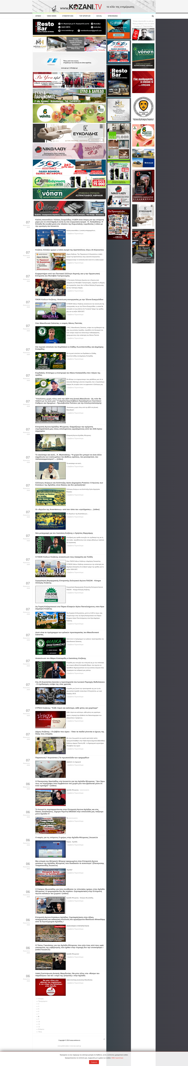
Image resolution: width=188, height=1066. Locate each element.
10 (39, 1021)
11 (39, 1024)
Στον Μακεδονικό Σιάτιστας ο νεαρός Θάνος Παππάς (58, 323)
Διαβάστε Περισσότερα (75, 233)
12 (39, 1027)
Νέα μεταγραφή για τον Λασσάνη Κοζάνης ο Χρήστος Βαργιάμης (64, 533)
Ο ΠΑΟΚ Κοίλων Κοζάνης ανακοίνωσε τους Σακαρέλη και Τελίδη (64, 557)
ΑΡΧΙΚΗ (38, 16)
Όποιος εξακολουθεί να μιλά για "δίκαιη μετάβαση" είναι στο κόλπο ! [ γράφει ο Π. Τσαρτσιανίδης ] (143, 23)
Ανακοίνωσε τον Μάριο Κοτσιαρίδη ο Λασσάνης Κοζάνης (60, 658)
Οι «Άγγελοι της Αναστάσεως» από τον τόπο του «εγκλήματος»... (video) (67, 509)
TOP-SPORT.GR (84, 16)
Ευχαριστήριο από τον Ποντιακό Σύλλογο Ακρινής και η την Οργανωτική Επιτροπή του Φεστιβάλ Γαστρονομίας (67, 275)
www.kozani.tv (84, 790)
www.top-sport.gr (75, 1046)
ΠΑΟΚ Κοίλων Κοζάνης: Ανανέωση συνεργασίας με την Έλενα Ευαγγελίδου (69, 299)
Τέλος (40, 1032)
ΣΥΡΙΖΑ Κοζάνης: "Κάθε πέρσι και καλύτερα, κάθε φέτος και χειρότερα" (66, 708)
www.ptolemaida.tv (64, 1046)
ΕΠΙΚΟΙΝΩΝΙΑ (113, 16)
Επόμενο (41, 1029)
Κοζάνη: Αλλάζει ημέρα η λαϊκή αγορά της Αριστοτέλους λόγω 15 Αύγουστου (69, 250)
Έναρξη (40, 998)
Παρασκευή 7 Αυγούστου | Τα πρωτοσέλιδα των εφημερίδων (62, 758)
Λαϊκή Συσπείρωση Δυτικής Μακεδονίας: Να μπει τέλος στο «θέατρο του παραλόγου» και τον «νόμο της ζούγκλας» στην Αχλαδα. (67, 974)
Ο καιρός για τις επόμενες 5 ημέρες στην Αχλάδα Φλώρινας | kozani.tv (66, 837)
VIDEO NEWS (51, 16)
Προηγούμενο (42, 1001)
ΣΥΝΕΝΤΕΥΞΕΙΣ (67, 16)
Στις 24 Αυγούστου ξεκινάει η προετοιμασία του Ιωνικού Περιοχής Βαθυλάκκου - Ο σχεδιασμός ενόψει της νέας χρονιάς (70, 683)
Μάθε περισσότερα (117, 1058)
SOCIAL (99, 16)
